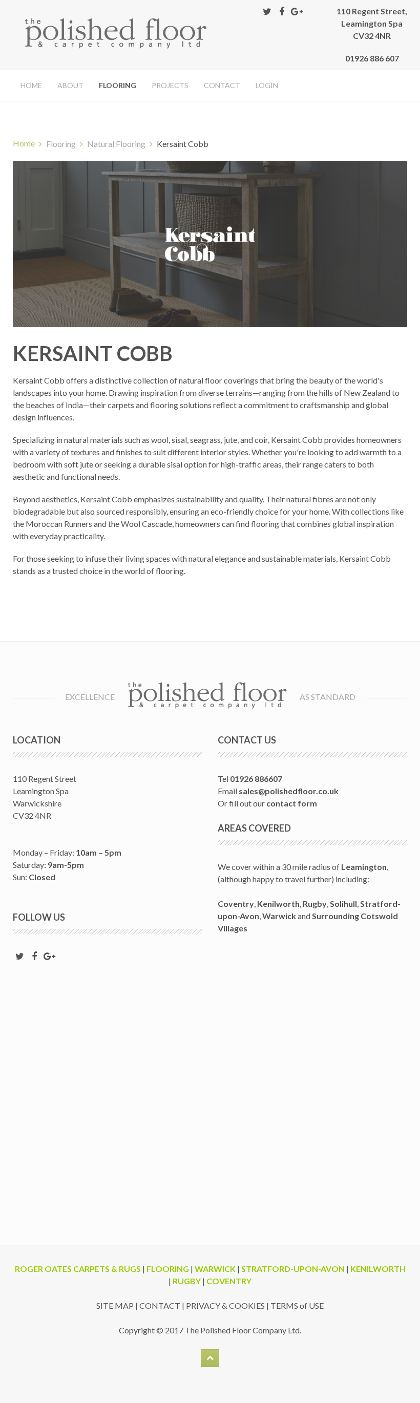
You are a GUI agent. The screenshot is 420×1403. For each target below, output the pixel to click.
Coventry (236, 903)
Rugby (315, 903)
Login (267, 85)
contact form (291, 803)
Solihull (343, 903)
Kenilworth (278, 903)
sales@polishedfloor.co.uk (289, 791)
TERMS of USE (297, 1305)
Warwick (279, 916)
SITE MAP (115, 1305)
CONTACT (159, 1305)
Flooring (117, 85)
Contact (222, 85)
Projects (170, 85)
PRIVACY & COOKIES (225, 1305)
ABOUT (70, 85)
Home (31, 85)
